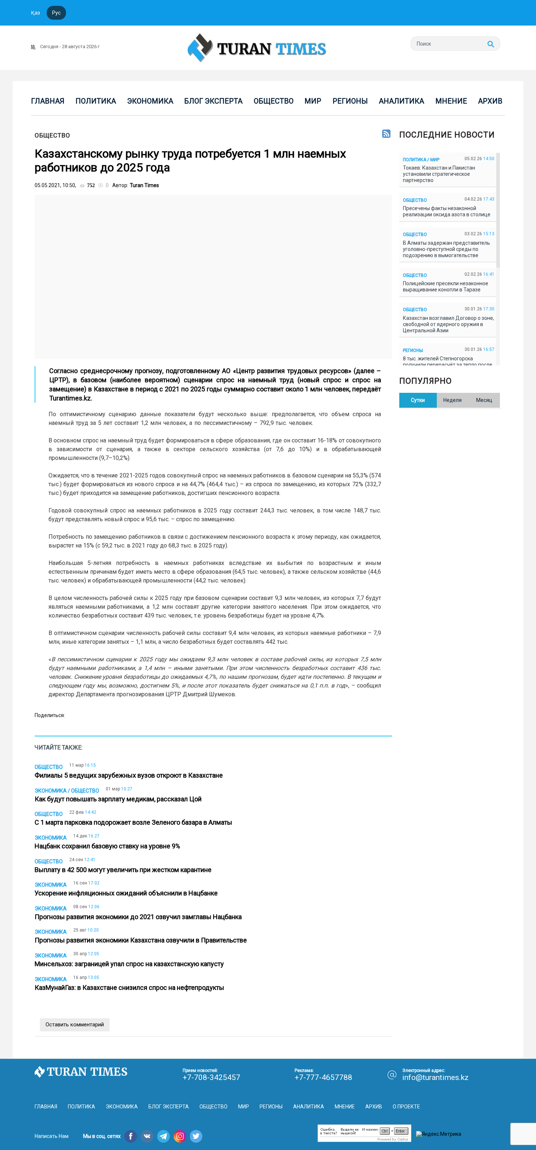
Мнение (451, 101)
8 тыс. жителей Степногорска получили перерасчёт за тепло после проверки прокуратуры (447, 365)
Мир (312, 101)
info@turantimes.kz (435, 1077)
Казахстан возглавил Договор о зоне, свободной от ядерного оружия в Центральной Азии (448, 324)
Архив (490, 101)
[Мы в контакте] (147, 1136)
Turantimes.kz (70, 398)
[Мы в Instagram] (180, 1136)
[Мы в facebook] (130, 1136)
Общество (274, 101)
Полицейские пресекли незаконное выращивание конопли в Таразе (445, 286)
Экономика (150, 101)
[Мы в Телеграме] (163, 1136)
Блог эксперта (213, 101)
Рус (56, 13)
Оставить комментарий (75, 1024)
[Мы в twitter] (196, 1136)
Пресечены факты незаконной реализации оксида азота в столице (448, 211)
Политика (95, 101)
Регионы (350, 101)
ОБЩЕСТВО (52, 135)
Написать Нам (52, 1136)
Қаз (35, 13)
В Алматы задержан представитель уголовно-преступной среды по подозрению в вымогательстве (446, 249)
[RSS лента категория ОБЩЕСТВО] (386, 134)
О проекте (406, 1107)
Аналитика (401, 101)
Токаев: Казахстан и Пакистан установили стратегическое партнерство (439, 174)
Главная (48, 101)
